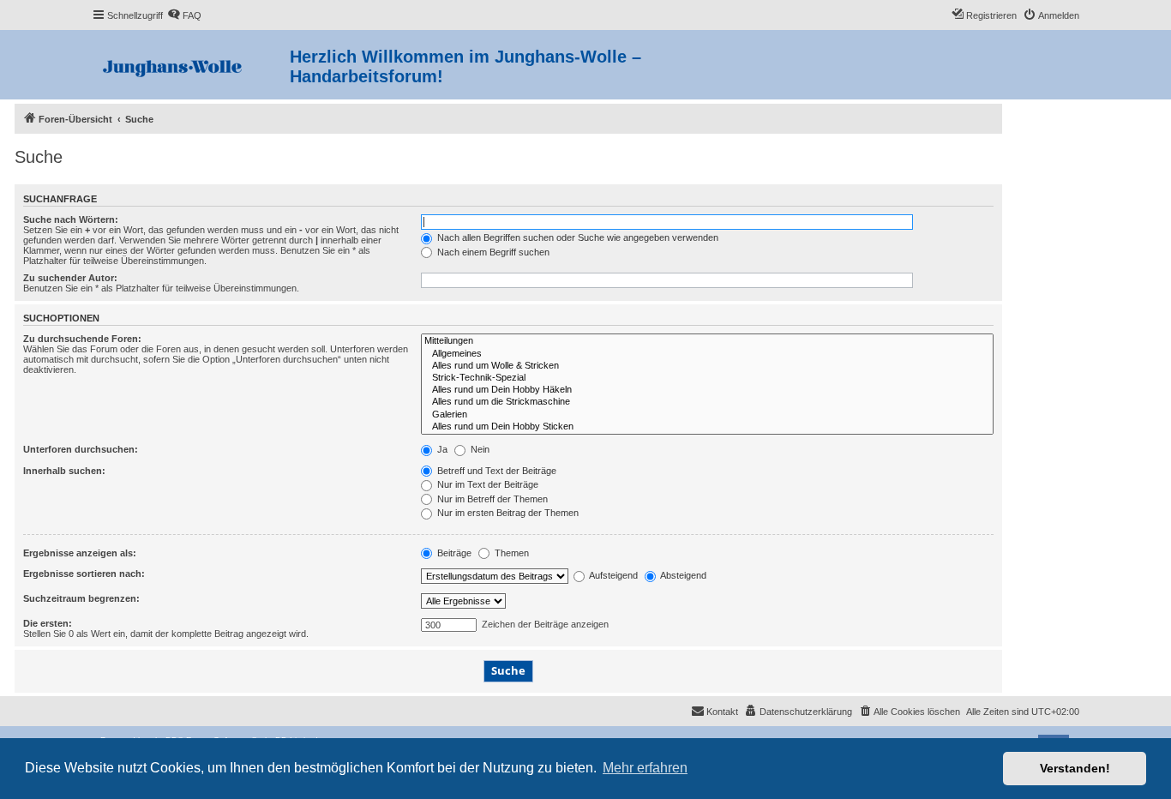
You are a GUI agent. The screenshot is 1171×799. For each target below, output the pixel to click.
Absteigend (682, 575)
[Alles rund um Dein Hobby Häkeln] (707, 390)
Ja (441, 449)
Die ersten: (47, 623)
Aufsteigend (612, 575)
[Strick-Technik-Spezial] (707, 378)
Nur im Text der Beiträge (486, 484)
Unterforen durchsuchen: (80, 449)
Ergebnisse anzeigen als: (79, 553)
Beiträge (453, 553)
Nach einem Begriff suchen (492, 252)
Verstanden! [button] (1075, 768)
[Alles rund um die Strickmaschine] (707, 402)
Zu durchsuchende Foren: (82, 338)
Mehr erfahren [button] (645, 767)
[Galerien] (707, 415)
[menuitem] (184, 15)
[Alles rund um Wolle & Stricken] (707, 366)
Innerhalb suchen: (64, 471)
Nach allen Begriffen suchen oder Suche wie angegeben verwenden (576, 237)
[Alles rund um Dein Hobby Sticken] (707, 427)
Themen (510, 553)
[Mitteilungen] (707, 341)
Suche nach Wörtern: (70, 219)
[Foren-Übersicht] (191, 64)
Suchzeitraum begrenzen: (81, 598)
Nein (478, 449)
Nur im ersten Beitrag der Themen (507, 513)
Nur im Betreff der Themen (491, 499)
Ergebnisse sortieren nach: (84, 573)
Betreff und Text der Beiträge (495, 471)
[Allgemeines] (707, 354)
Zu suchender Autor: (70, 278)
